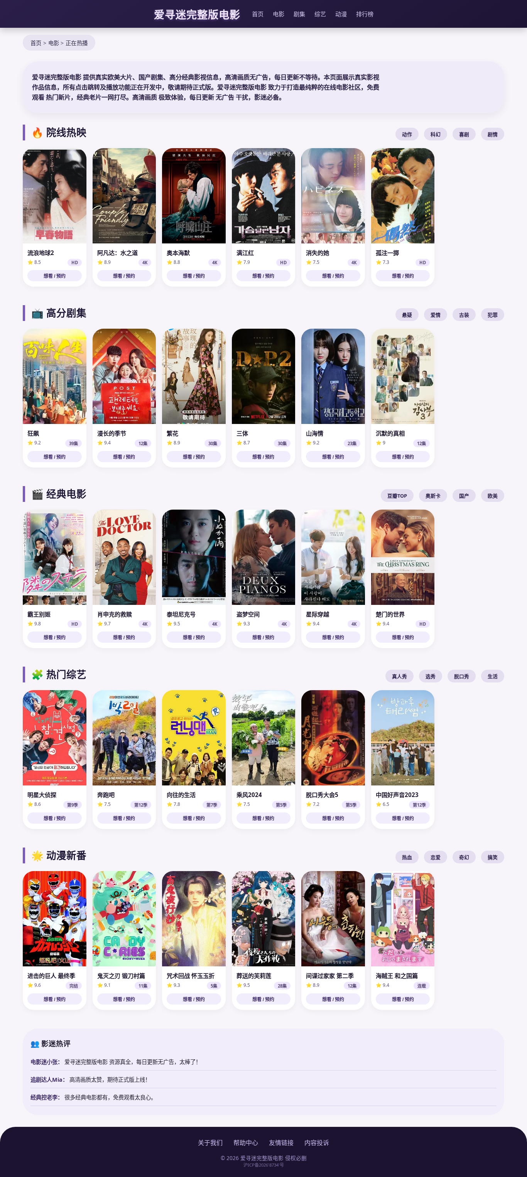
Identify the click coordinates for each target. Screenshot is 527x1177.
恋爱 (436, 857)
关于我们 (210, 1142)
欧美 (493, 495)
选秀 (431, 676)
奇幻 (464, 857)
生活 (493, 676)
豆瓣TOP (397, 495)
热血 (407, 857)
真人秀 (399, 676)
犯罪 (493, 314)
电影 (278, 14)
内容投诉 (316, 1142)
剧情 (493, 134)
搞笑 (493, 857)
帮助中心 (245, 1142)
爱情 (436, 314)
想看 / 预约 (55, 276)
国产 (464, 495)
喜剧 (464, 134)
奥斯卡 (433, 495)
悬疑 (407, 314)
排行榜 (364, 14)
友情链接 (281, 1142)
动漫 (341, 14)
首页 (258, 14)
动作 (407, 134)
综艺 (320, 14)
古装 (464, 314)
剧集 (299, 14)
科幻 (436, 134)
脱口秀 (461, 676)
